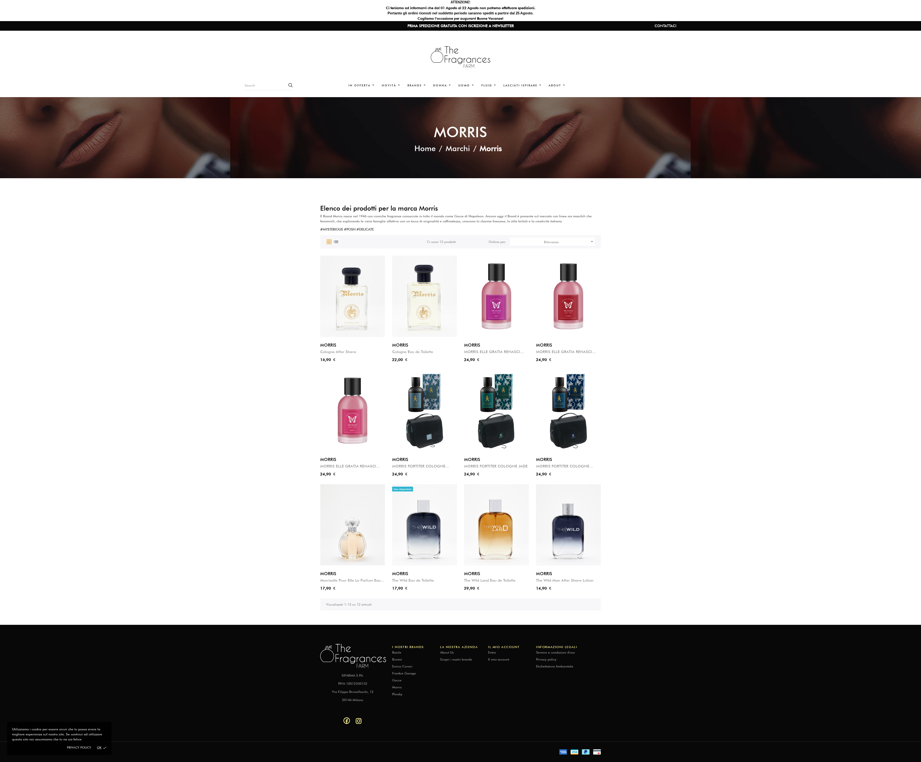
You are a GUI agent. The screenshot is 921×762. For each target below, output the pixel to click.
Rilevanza (569, 241)
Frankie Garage (404, 673)
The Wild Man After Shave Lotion (564, 580)
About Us (447, 652)
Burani (397, 659)
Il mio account (498, 659)
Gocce (396, 680)
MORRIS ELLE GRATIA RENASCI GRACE (348, 466)
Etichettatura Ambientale (554, 666)
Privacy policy (79, 747)
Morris (397, 687)
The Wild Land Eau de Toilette (489, 580)
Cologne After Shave (338, 351)
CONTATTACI (665, 26)
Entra (492, 652)
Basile (396, 652)
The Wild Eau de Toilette (413, 580)
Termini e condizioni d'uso (555, 652)
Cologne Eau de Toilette (412, 351)
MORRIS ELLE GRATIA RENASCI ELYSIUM (564, 351)
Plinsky (397, 694)
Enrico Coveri (402, 666)
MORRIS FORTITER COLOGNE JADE (496, 466)
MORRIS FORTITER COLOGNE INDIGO (418, 466)
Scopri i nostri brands (456, 659)
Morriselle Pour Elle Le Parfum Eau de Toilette (350, 580)
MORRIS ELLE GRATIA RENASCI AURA (492, 351)
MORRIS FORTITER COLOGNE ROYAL (562, 466)
